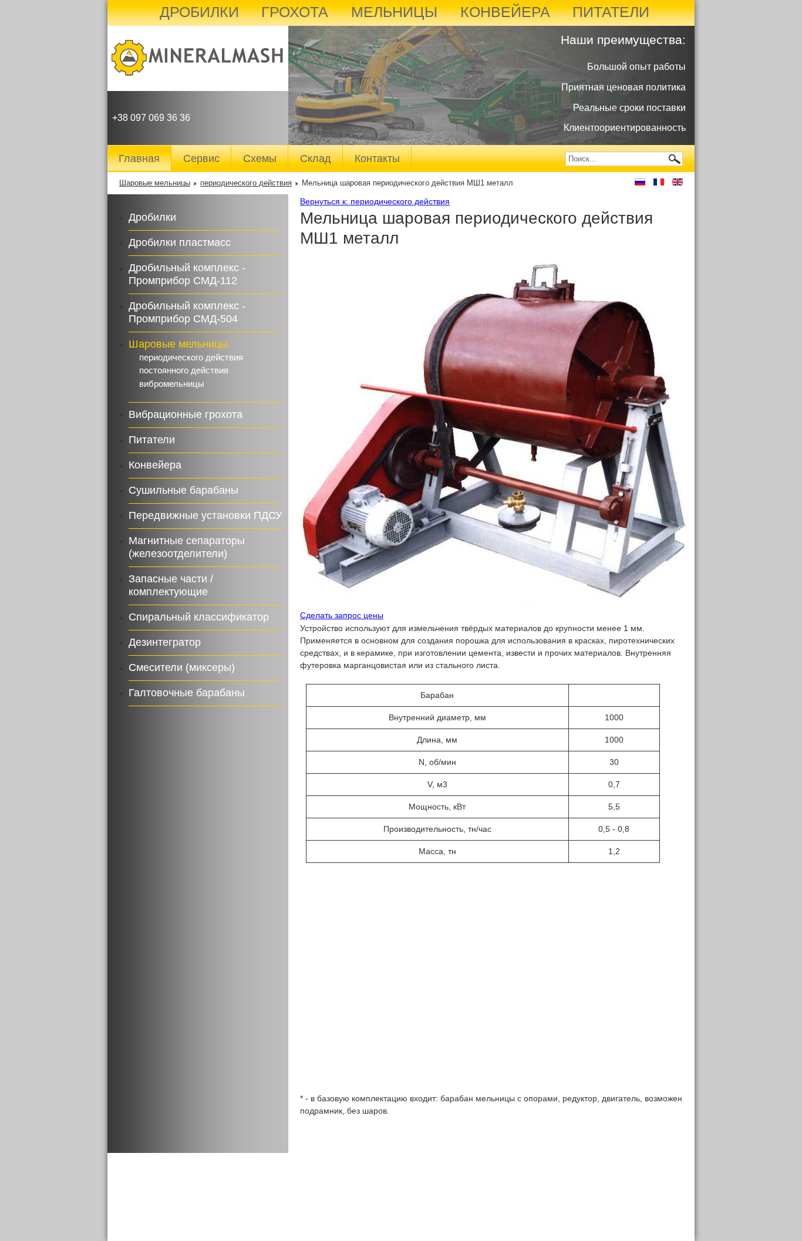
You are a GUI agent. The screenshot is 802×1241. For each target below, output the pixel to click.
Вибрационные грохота (185, 414)
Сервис (201, 158)
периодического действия (246, 183)
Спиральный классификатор (199, 617)
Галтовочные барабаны (187, 693)
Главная (139, 158)
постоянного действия (183, 370)
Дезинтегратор (165, 642)
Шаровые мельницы (154, 183)
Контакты (377, 158)
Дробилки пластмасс (180, 242)
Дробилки (152, 217)
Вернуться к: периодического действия (375, 201)
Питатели (152, 440)
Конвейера (155, 465)
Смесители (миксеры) (182, 667)
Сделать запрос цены (341, 615)
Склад (315, 158)
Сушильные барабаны (183, 490)
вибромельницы (171, 384)
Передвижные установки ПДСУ (205, 515)
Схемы (260, 158)
